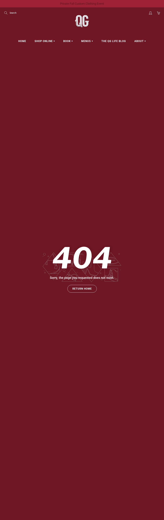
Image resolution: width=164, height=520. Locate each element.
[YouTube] (119, 67)
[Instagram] (113, 67)
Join (137, 57)
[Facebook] (106, 67)
